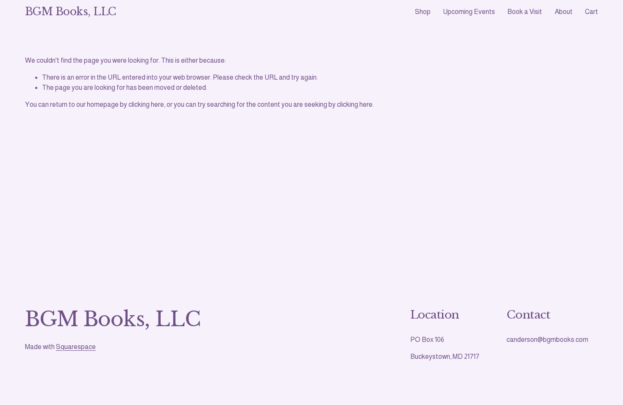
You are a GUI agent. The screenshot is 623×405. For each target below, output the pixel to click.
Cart (591, 11)
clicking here (146, 104)
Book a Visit (524, 11)
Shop (423, 11)
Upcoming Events (469, 11)
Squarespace (76, 346)
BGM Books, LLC (70, 11)
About (564, 11)
